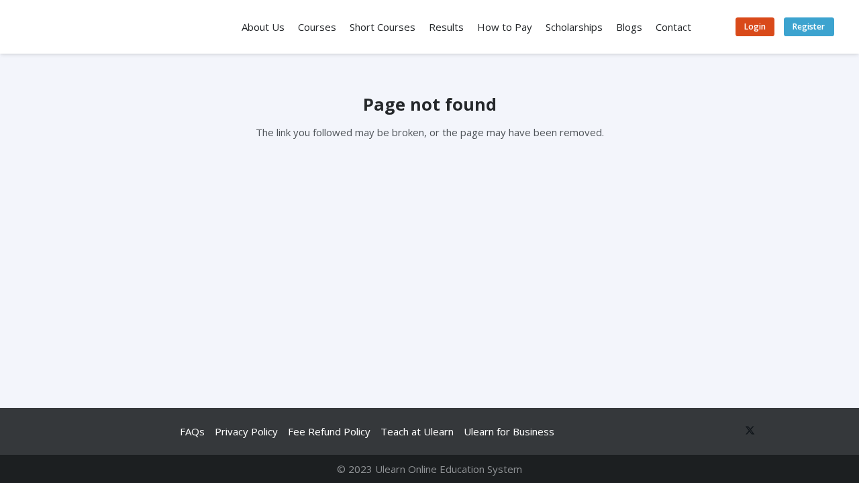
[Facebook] (721, 431)
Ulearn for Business (509, 431)
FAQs (192, 431)
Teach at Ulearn (417, 431)
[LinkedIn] (796, 431)
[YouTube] (771, 431)
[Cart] (714, 27)
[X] (745, 431)
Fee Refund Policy (329, 431)
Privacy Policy (246, 431)
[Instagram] (821, 431)
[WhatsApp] (695, 431)
